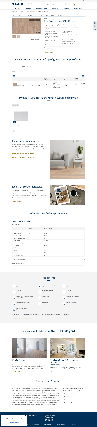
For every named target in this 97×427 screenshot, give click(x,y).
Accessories (29, 15)
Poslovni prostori (68, 402)
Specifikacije (39, 15)
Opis (13, 15)
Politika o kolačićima (61, 424)
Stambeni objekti (68, 399)
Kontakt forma (70, 0)
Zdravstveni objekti (69, 394)
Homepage (14, 11)
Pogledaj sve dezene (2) (36, 39)
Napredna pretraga (50, 4)
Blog (84, 0)
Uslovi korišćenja (36, 424)
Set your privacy (14, 422)
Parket (22, 11)
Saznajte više (61, 15)
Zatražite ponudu (32, 418)
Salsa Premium (30, 11)
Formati (20, 15)
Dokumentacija (50, 15)
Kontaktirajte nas (78, 0)
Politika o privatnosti (48, 424)
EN (21, 0)
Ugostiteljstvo (67, 397)
